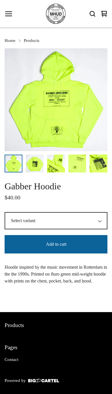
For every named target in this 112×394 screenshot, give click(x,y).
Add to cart (56, 244)
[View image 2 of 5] (35, 163)
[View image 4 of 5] (77, 163)
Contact (11, 359)
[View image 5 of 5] (98, 163)
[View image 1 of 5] (13, 163)
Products (31, 40)
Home (10, 40)
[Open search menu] (92, 14)
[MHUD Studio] (56, 13)
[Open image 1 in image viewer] (56, 99)
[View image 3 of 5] (56, 163)
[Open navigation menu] (8, 14)
